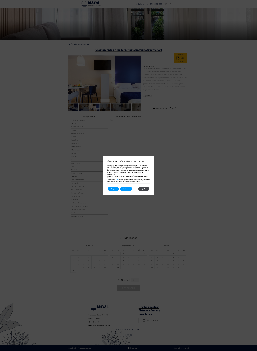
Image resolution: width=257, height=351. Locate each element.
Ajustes (143, 189)
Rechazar (126, 189)
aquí (117, 180)
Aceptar (113, 189)
